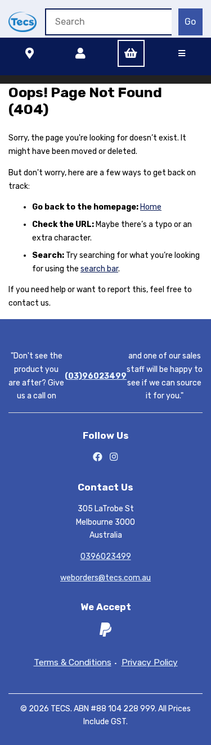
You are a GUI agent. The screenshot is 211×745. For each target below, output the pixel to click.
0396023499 (105, 556)
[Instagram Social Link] (114, 457)
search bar (99, 269)
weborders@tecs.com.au (105, 578)
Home (150, 207)
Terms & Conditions (72, 662)
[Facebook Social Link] (97, 457)
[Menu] (181, 53)
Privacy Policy (150, 662)
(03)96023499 (96, 376)
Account (80, 53)
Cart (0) (131, 53)
